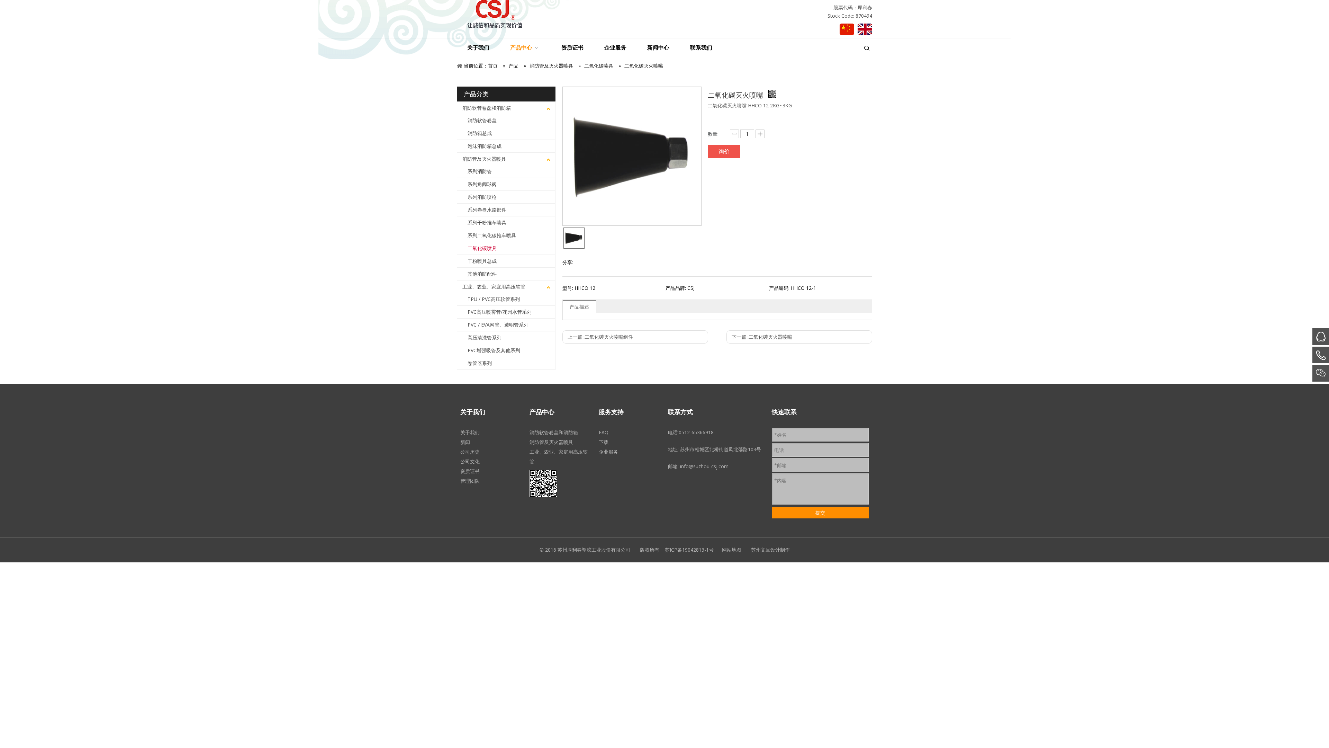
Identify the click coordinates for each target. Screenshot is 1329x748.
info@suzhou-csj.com (704, 466)
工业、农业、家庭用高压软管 (493, 286)
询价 (724, 151)
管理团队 (470, 481)
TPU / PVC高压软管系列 (494, 299)
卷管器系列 (480, 363)
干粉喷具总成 (482, 261)
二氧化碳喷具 (482, 248)
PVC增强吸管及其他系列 (494, 350)
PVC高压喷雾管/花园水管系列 (500, 312)
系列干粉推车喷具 (487, 222)
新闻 (465, 442)
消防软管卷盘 (482, 120)
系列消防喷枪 (482, 197)
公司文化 (470, 461)
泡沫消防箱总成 (484, 146)
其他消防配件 (482, 273)
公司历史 (470, 451)
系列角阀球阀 (482, 184)
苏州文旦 (760, 549)
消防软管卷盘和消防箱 (486, 108)
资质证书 (470, 471)
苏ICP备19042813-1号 (689, 549)
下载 (603, 442)
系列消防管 (480, 171)
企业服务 (608, 451)
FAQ (603, 432)
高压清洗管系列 (484, 337)
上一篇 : (600, 336)
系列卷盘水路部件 (487, 209)
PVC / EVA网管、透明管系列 (498, 324)
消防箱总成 (480, 133)
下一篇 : (762, 336)
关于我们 (470, 432)
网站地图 (731, 549)
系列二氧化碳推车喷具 (492, 235)
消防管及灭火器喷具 (484, 158)
